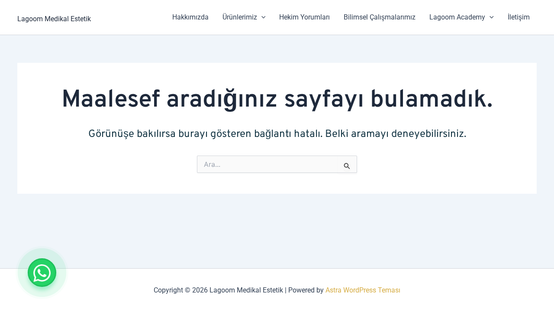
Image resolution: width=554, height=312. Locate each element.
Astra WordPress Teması (362, 290)
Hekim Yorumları (304, 17)
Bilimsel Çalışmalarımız (380, 17)
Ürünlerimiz (239, 17)
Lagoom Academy (457, 17)
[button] (261, 17)
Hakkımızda (190, 17)
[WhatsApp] (42, 272)
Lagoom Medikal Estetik (54, 19)
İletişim (519, 17)
